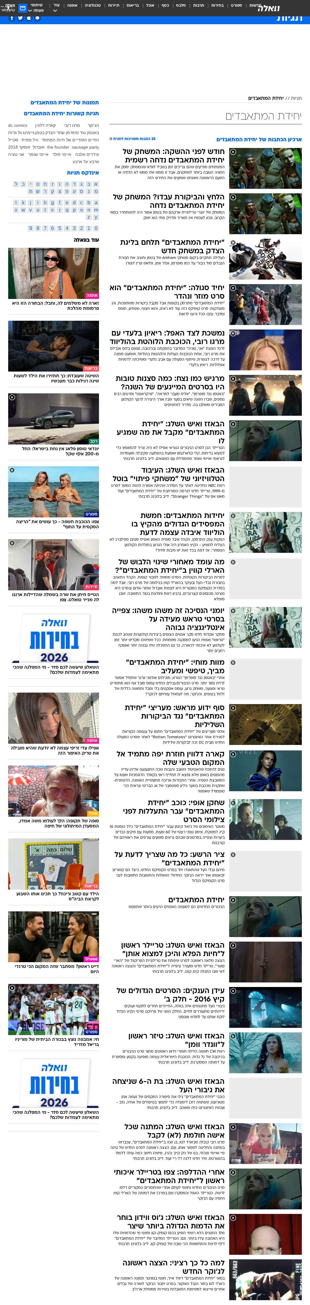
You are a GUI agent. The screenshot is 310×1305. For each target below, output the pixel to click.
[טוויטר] (20, 18)
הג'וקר (93, 125)
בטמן (40, 132)
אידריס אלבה (87, 154)
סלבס (181, 6)
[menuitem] (233, 8)
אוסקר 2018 (19, 147)
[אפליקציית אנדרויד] (37, 18)
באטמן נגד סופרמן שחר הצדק (72, 132)
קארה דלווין (45, 125)
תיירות (113, 6)
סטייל (13, 139)
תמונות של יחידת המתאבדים (65, 103)
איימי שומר (38, 154)
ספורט (236, 6)
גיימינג (29, 132)
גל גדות (15, 132)
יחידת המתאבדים (266, 98)
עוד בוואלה (86, 240)
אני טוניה (16, 154)
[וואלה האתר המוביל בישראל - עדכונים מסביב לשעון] (269, 8)
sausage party (85, 147)
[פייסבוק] (12, 18)
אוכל (150, 6)
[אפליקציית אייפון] (29, 18)
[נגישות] (8, 8)
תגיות (296, 98)
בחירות (217, 6)
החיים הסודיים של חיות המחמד (70, 139)
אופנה (72, 6)
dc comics (17, 125)
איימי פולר (61, 154)
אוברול (39, 147)
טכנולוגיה (93, 6)
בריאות (133, 6)
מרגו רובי (72, 125)
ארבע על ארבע (86, 161)
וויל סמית (29, 139)
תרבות (198, 6)
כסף (165, 6)
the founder (58, 147)
